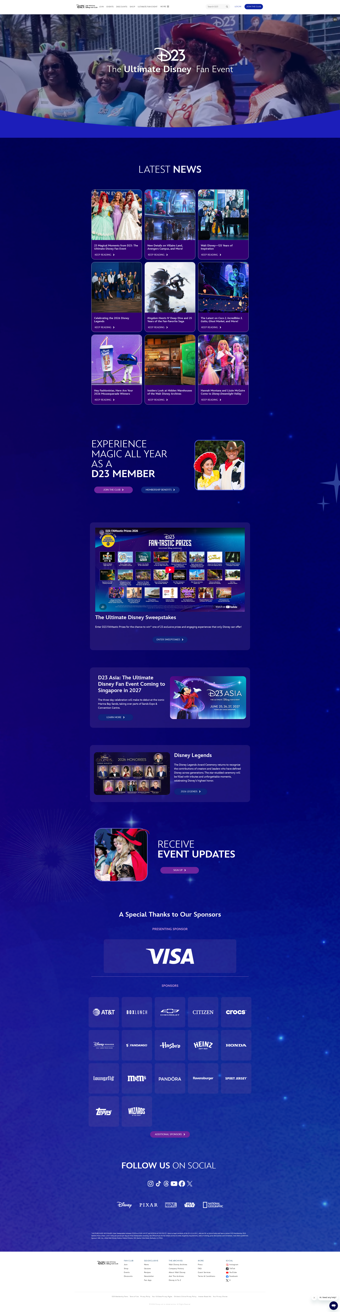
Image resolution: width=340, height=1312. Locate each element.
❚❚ (335, 19)
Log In (238, 6)
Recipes (147, 1272)
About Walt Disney (177, 1272)
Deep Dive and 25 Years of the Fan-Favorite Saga (169, 320)
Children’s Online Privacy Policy (185, 1296)
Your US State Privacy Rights (162, 1296)
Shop (132, 6)
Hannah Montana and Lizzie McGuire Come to (223, 392)
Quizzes (147, 1268)
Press (200, 1264)
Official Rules (156, 1236)
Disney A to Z (175, 1280)
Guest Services (204, 1272)
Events (110, 6)
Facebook (233, 1276)
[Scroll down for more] (170, 96)
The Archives (176, 1260)
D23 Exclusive (151, 1260)
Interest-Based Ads (204, 1296)
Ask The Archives (176, 1276)
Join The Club (254, 6)
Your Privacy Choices (220, 1296)
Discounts (121, 6)
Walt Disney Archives (178, 1264)
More (201, 1260)
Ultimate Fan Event (148, 6)
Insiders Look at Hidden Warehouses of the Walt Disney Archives (169, 392)
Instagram (233, 1264)
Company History (176, 1268)
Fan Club (128, 1260)
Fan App (147, 1280)
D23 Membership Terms (120, 1296)
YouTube (233, 1272)
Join (101, 6)
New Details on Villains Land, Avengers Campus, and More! (165, 247)
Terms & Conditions (206, 1276)
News (146, 1264)
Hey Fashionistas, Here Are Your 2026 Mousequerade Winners (113, 392)
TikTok (232, 1268)
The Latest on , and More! (221, 320)
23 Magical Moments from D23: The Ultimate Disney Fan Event (116, 247)
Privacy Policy (145, 1296)
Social (229, 1260)
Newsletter (149, 1276)
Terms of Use (134, 1296)
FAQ (200, 1268)
